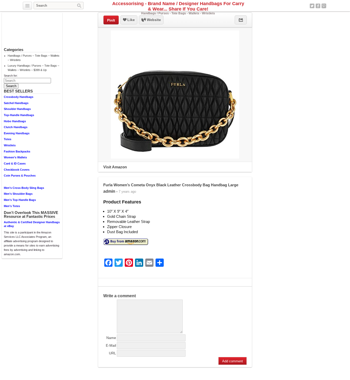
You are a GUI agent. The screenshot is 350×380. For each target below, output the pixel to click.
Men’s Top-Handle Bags (20, 199)
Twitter (312, 5)
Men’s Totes (12, 206)
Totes (7, 139)
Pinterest (323, 5)
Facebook (318, 5)
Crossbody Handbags (18, 96)
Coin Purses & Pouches (20, 175)
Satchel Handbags (16, 103)
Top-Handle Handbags (19, 115)
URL (112, 353)
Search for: (11, 75)
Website (153, 20)
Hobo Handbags (15, 121)
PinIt (111, 20)
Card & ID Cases (15, 163)
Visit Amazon (115, 167)
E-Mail (111, 345)
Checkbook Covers (16, 169)
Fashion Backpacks (17, 151)
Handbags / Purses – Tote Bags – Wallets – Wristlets (33, 57)
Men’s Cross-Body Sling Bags (24, 187)
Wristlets (10, 145)
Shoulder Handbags (17, 108)
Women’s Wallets (15, 157)
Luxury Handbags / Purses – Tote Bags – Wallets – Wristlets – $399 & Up (33, 67)
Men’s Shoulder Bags (18, 193)
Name (111, 338)
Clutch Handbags (15, 127)
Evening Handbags (16, 133)
